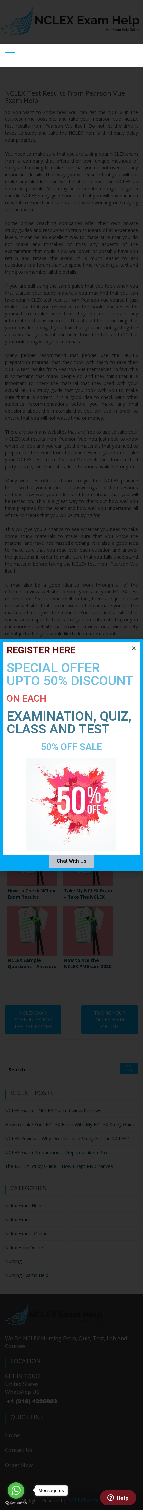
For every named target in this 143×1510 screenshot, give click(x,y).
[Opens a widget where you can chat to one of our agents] (118, 1498)
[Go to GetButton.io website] (16, 1503)
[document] (71, 755)
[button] (133, 648)
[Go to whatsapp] (16, 1490)
